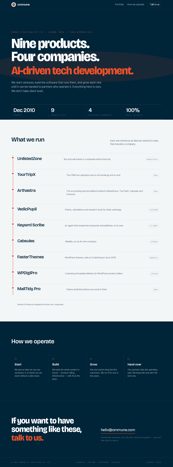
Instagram (103, 462)
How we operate (135, 4)
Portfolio (119, 4)
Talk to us (154, 4)
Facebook (116, 462)
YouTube (91, 462)
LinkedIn (80, 462)
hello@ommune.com (118, 430)
